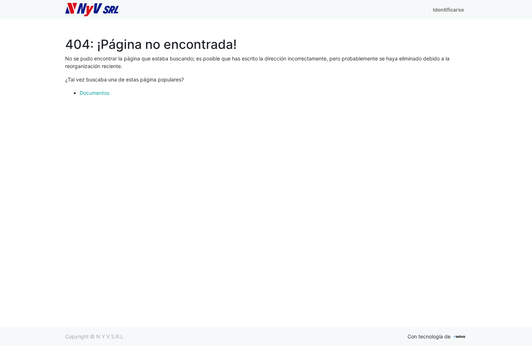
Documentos (94, 93)
